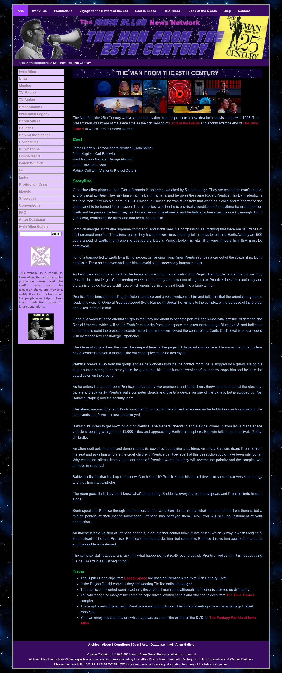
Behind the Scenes (35, 135)
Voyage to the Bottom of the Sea (104, 11)
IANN (20, 11)
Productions (63, 11)
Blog (227, 11)
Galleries (26, 128)
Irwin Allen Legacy (34, 114)
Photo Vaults (29, 121)
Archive (94, 644)
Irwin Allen (39, 11)
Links (23, 177)
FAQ (22, 212)
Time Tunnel (172, 11)
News (23, 79)
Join (136, 644)
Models (25, 191)
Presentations (39, 62)
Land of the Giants (203, 11)
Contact (244, 11)
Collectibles (29, 142)
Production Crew (33, 184)
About (106, 644)
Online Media (30, 156)
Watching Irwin (31, 163)
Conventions (30, 205)
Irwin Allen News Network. (151, 654)
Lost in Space (145, 11)
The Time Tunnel (240, 595)
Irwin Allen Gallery (34, 226)
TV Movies (27, 93)
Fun (22, 170)
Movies (25, 86)
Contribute (122, 644)
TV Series (27, 100)
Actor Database (32, 219)
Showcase (27, 198)
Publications (29, 149)
